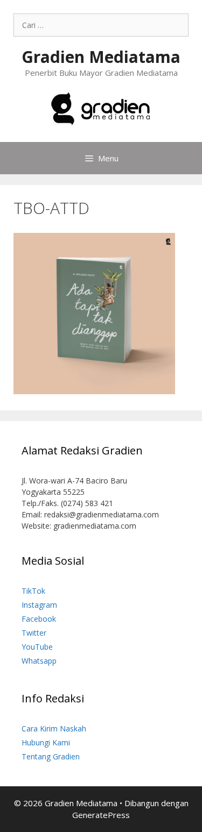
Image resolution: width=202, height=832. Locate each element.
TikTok (33, 591)
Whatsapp (39, 661)
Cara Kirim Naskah (54, 728)
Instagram (39, 605)
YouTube (37, 647)
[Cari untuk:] (101, 25)
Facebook (39, 619)
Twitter (34, 633)
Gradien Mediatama (101, 57)
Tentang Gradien (51, 756)
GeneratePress (101, 814)
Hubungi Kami (46, 742)
